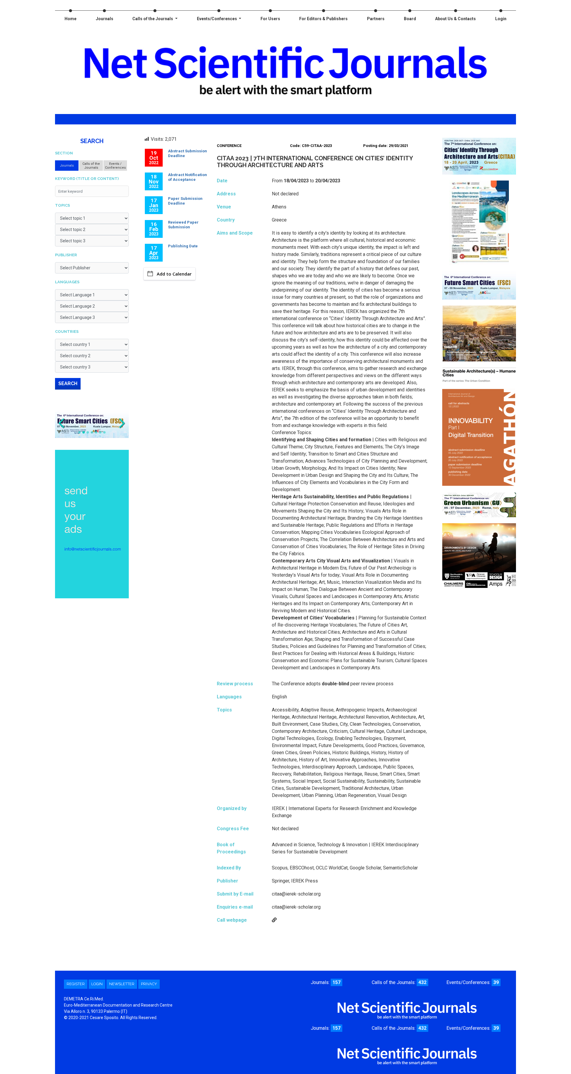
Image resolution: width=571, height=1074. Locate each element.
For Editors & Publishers (323, 18)
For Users (270, 18)
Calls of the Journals (153, 18)
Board (410, 18)
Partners (376, 18)
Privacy (149, 984)
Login (500, 18)
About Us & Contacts (455, 18)
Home (70, 18)
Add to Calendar (174, 274)
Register (76, 984)
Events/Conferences (217, 18)
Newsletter (121, 984)
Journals (104, 18)
